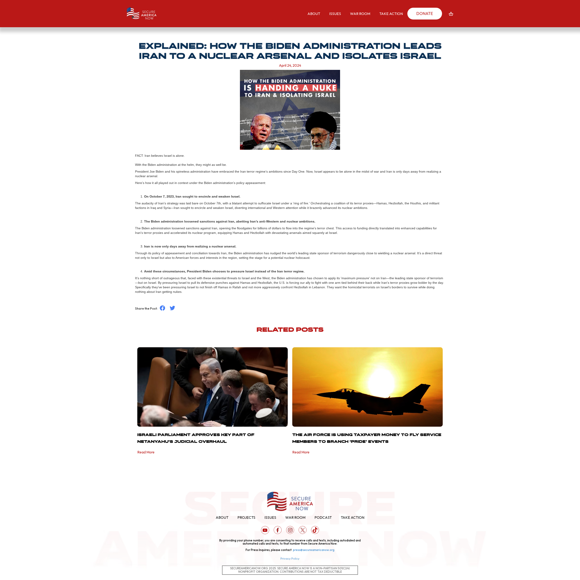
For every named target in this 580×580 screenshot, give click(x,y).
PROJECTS (246, 517)
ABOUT (222, 517)
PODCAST (323, 517)
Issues (335, 13)
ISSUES (270, 517)
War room (360, 13)
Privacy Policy (290, 558)
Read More (146, 452)
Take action (391, 13)
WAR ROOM (295, 517)
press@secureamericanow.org (313, 550)
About (313, 13)
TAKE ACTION (352, 517)
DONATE (424, 13)
